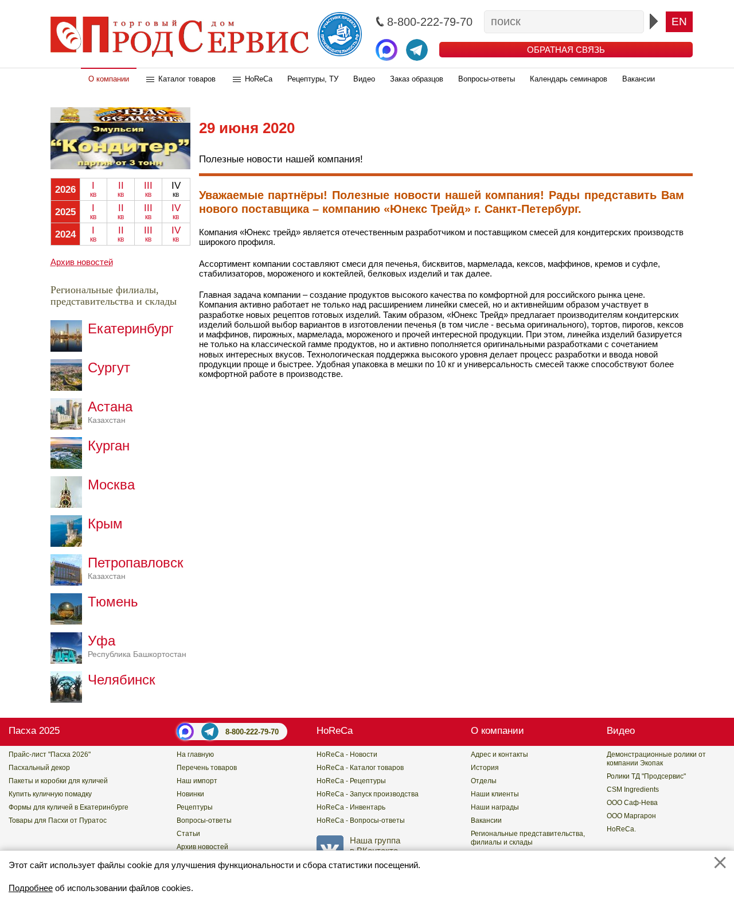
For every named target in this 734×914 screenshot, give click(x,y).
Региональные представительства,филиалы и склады (528, 838)
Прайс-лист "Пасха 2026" (50, 754)
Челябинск (121, 679)
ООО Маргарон (631, 816)
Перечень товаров (207, 768)
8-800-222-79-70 (252, 732)
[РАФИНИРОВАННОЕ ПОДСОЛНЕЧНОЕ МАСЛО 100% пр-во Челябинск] (120, 166)
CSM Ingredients (633, 789)
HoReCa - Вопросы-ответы (361, 820)
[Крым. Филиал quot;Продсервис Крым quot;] (69, 544)
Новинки (190, 794)
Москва (111, 484)
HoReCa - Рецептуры (351, 781)
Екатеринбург (131, 328)
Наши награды (495, 807)
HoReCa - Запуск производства (368, 794)
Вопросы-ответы (486, 79)
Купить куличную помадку (50, 794)
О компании (108, 79)
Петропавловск (136, 568)
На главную (195, 754)
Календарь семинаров (568, 79)
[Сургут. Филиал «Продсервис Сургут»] (69, 387)
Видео (364, 79)
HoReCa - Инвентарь (351, 807)
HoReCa (258, 79)
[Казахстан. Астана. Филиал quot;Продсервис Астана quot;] (69, 426)
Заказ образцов (416, 79)
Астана (110, 412)
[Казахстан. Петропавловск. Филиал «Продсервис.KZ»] (69, 583)
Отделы (484, 781)
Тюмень (113, 601)
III (148, 189)
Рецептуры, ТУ (312, 79)
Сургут (109, 367)
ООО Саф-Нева (632, 803)
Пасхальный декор (39, 768)
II (121, 189)
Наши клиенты (495, 794)
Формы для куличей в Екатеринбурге (68, 807)
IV (176, 212)
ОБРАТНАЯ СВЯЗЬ (566, 50)
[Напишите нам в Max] (386, 50)
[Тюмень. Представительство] (69, 622)
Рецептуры (195, 807)
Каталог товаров (187, 79)
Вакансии (638, 79)
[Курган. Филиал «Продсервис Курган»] (69, 465)
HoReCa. (621, 829)
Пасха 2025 (34, 730)
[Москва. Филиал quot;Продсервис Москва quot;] (69, 504)
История (485, 768)
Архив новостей (81, 262)
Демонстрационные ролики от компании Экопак (656, 758)
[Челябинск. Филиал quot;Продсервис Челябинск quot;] (69, 700)
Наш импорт (197, 781)
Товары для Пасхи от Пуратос (58, 820)
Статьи (188, 834)
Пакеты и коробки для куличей (58, 781)
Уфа (137, 646)
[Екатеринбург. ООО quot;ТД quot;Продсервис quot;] (69, 348)
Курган (109, 445)
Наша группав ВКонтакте (375, 845)
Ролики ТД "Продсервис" (646, 776)
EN (679, 21)
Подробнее (31, 888)
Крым (105, 523)
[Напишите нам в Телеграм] (417, 50)
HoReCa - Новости (347, 754)
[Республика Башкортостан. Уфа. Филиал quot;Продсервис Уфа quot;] (69, 661)
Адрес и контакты (499, 754)
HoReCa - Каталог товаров (360, 768)
